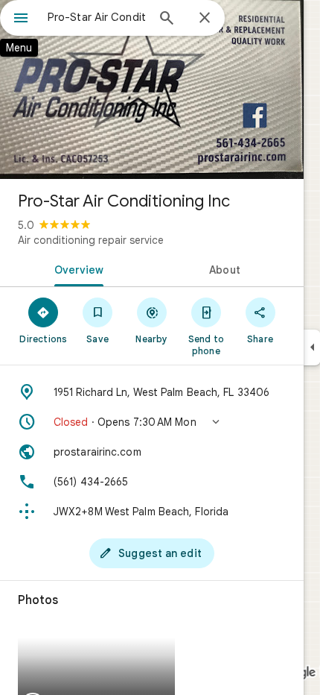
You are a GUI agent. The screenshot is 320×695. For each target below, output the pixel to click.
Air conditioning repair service (91, 240)
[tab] (76, 268)
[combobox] (97, 17)
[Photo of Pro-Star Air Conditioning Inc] (152, 89)
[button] (152, 422)
